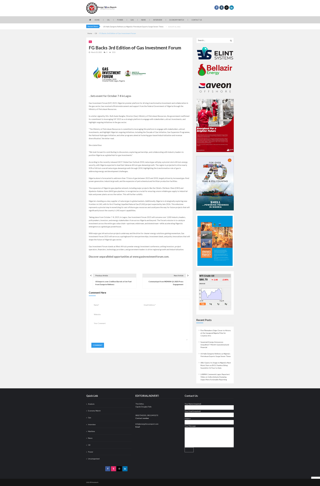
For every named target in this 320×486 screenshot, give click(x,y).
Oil (108, 20)
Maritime (91, 431)
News (143, 20)
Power (120, 20)
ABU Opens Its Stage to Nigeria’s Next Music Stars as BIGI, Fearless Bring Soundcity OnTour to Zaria (215, 365)
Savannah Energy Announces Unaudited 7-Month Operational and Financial (214, 344)
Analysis (91, 404)
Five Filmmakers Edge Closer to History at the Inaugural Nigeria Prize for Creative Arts (215, 333)
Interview (157, 20)
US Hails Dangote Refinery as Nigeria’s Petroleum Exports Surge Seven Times (133, 27)
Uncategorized (94, 459)
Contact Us (197, 20)
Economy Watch (177, 20)
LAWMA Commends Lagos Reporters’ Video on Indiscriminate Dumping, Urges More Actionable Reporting (215, 377)
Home (97, 20)
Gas (132, 20)
